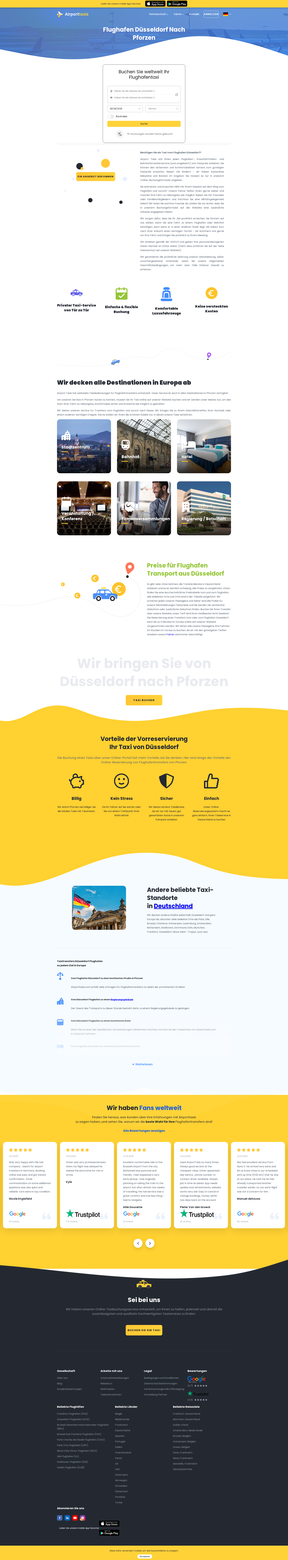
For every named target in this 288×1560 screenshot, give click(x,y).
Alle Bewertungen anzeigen (144, 1131)
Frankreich (121, 1425)
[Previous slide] (138, 1243)
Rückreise (121, 116)
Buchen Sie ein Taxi (144, 1330)
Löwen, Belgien (181, 1447)
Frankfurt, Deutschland (186, 1413)
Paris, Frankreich (182, 1452)
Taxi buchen (144, 700)
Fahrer (178, 14)
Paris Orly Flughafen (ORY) (72, 1445)
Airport (76, 14)
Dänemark (121, 1491)
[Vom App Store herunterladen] (155, 3)
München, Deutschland (186, 1419)
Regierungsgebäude (122, 999)
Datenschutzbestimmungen (160, 1383)
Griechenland (123, 1452)
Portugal (120, 1441)
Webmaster (107, 1389)
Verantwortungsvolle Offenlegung (164, 1389)
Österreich (121, 1475)
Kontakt (194, 14)
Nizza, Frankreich (183, 1458)
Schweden (121, 1486)
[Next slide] (150, 1243)
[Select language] (227, 14)
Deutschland (173, 906)
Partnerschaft (158, 14)
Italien (118, 1447)
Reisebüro (106, 1383)
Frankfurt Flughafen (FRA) (72, 1413)
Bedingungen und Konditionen (161, 1378)
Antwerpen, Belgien (184, 1441)
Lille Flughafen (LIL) (68, 1456)
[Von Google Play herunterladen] (177, 3)
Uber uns (62, 1378)
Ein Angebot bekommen (96, 176)
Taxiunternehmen (111, 1394)
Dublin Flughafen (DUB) (70, 1467)
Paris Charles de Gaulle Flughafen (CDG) (81, 1439)
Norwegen (121, 1480)
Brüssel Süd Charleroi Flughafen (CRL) (79, 1434)
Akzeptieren (145, 1556)
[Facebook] (59, 1518)
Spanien (119, 1436)
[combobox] (135, 91)
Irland (118, 1458)
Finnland (120, 1497)
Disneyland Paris (182, 1469)
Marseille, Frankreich (185, 1463)
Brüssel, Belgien (182, 1436)
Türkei (118, 1502)
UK (116, 1463)
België (118, 1413)
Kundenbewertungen (69, 1389)
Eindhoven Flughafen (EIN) (72, 1462)
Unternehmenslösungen (114, 1378)
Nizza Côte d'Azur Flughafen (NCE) (77, 1451)
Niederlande (122, 1419)
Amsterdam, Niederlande (187, 1430)
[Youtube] (75, 1518)
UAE (117, 1469)
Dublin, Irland (180, 1425)
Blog (59, 1383)
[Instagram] (82, 1518)
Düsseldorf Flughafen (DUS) (73, 1419)
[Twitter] (67, 1518)
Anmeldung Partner (155, 1394)
